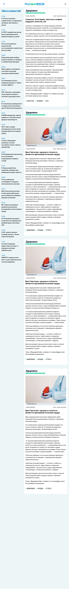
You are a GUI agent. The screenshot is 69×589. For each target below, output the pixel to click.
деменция (30, 230)
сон (47, 101)
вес (59, 223)
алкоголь (30, 101)
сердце (40, 230)
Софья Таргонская (61, 16)
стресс (49, 230)
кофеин (40, 101)
